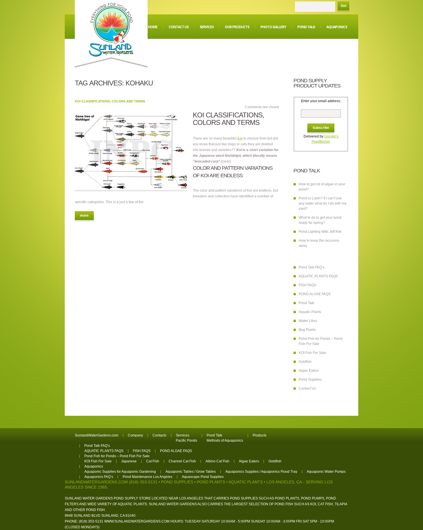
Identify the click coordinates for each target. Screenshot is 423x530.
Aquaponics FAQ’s (98, 477)
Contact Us (178, 26)
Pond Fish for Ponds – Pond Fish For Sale (117, 456)
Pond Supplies (310, 380)
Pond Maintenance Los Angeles (147, 477)
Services (207, 26)
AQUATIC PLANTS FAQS (318, 276)
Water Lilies (308, 321)
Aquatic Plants (310, 312)
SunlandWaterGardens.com (96, 435)
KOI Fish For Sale (312, 353)
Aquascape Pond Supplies (203, 477)
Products (259, 435)
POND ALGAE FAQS (315, 294)
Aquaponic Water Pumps (326, 472)
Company (135, 435)
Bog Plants (307, 330)
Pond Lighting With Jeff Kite (320, 232)
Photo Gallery (273, 26)
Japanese (129, 461)
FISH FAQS (307, 285)
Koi (240, 138)
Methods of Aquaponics (225, 441)
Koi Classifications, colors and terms (110, 101)
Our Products (237, 26)
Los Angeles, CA (284, 482)
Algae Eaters (309, 371)
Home (152, 26)
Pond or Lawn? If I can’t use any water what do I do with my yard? (322, 203)
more (84, 215)
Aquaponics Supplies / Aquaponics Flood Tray (261, 472)
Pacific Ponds (186, 441)
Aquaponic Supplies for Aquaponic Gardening (120, 472)
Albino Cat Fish (217, 461)
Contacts (159, 435)
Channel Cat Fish (182, 461)
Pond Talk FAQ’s (311, 267)
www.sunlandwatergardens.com (136, 521)
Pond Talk (306, 26)
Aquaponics (336, 26)
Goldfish (305, 362)
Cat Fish (152, 461)
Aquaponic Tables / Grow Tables (190, 472)
